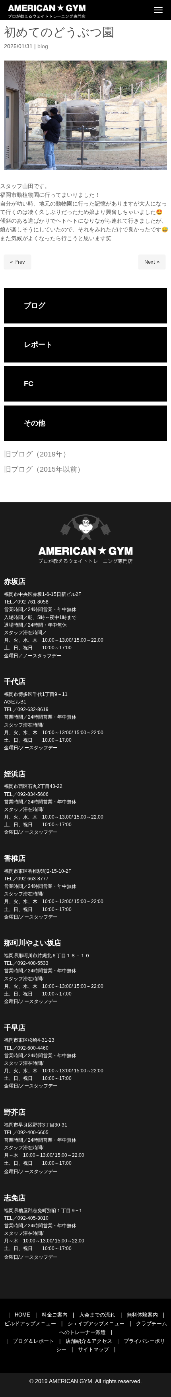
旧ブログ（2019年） (37, 454)
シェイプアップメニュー (96, 1323)
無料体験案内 (142, 1315)
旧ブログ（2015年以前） (44, 469)
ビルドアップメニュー (30, 1323)
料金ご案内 (55, 1315)
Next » (151, 262)
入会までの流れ (97, 1315)
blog (42, 46)
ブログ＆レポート (33, 1341)
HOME (22, 1315)
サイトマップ (93, 1349)
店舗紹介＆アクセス (89, 1341)
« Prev (17, 262)
